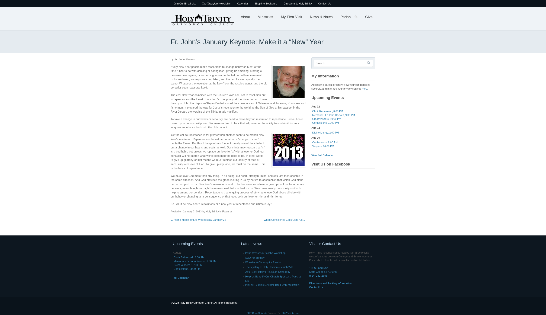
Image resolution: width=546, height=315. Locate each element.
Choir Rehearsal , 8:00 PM (327, 111)
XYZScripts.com (290, 313)
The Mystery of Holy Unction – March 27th (269, 267)
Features (227, 211)
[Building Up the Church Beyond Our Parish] (203, 25)
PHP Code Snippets (257, 313)
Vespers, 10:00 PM (323, 146)
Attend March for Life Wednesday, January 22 (198, 219)
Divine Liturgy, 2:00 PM (325, 132)
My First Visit (291, 17)
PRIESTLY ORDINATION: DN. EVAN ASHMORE (273, 285)
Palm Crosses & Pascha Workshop (265, 253)
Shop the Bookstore (265, 3)
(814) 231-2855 (318, 275)
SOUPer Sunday (254, 257)
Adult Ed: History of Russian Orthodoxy (267, 271)
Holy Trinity (212, 211)
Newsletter (216, 3)
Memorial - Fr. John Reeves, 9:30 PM (333, 115)
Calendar (242, 3)
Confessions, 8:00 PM (325, 142)
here (364, 88)
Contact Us (324, 3)
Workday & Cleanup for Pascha (263, 262)
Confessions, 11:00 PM (325, 122)
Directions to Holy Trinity (298, 3)
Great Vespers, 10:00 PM (326, 119)
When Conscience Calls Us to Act (285, 219)
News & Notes (321, 17)
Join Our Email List (185, 3)
